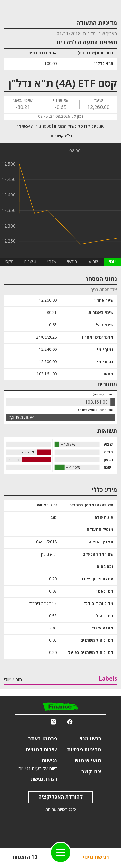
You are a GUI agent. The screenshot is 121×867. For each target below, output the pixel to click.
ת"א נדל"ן (103, 63)
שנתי (51, 261)
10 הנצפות (25, 857)
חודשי (72, 261)
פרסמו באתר (42, 739)
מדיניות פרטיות (84, 750)
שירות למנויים (41, 750)
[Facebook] (69, 722)
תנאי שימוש (88, 761)
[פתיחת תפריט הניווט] (60, 852)
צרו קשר (91, 772)
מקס (9, 261)
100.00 (51, 63)
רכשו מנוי (90, 739)
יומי (112, 262)
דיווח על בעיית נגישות (37, 769)
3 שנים (30, 261)
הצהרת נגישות (44, 779)
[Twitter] (53, 722)
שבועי (93, 261)
